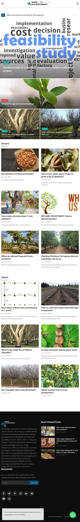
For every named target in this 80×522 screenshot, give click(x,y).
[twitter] (9, 493)
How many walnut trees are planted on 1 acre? (19, 309)
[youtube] (3, 498)
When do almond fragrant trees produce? (17, 257)
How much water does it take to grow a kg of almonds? (57, 175)
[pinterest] (14, 493)
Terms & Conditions (55, 516)
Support (67, 516)
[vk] (31, 493)
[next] (77, 15)
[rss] (9, 498)
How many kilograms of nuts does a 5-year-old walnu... (67, 451)
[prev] (73, 15)
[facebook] (3, 493)
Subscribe (33, 483)
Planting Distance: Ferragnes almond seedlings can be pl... (59, 257)
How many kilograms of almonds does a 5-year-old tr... (66, 441)
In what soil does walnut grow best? (59, 350)
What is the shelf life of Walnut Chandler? (18, 134)
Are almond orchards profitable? (17, 174)
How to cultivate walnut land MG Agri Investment (60, 309)
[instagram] (20, 493)
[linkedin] (26, 493)
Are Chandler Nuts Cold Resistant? (18, 390)
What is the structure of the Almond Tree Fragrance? (25, 15)
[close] (42, 510)
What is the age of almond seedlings (18, 104)
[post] (40, 48)
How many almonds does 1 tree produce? (17, 217)
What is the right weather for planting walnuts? (57, 133)
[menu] (2, 3)
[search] (77, 3)
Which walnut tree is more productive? (54, 391)
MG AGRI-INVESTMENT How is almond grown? (56, 217)
